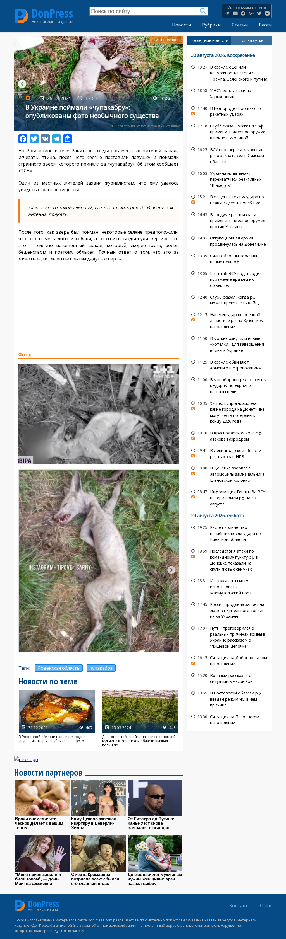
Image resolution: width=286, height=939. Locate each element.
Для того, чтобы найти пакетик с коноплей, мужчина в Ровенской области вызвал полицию (140, 719)
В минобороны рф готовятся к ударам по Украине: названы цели (229, 385)
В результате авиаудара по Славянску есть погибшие (229, 199)
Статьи (240, 25)
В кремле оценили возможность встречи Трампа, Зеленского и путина (229, 72)
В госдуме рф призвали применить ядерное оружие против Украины (229, 220)
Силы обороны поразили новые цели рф (229, 258)
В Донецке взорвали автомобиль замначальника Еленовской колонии (229, 473)
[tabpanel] (229, 388)
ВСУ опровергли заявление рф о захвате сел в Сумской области (229, 155)
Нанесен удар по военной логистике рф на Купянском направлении (229, 320)
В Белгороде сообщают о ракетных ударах (229, 111)
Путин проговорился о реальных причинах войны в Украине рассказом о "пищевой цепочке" (229, 636)
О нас (266, 905)
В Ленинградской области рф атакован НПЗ (229, 453)
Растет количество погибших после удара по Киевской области (229, 533)
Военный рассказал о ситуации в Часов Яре (229, 678)
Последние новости (209, 40)
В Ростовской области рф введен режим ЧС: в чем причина (229, 698)
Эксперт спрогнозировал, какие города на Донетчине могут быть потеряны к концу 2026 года (229, 412)
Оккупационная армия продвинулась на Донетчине (229, 240)
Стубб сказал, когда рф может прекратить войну (229, 299)
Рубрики (211, 25)
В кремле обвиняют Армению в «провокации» (229, 364)
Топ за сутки (251, 40)
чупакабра (101, 668)
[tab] (209, 40)
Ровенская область (59, 668)
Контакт (238, 905)
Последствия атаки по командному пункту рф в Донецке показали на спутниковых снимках (229, 559)
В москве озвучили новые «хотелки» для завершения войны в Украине (229, 344)
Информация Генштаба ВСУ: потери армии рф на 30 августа (229, 497)
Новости (181, 25)
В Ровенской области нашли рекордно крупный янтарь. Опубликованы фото (57, 719)
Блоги (265, 25)
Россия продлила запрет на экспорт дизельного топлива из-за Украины (229, 610)
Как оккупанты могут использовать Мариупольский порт (229, 586)
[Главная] (21, 16)
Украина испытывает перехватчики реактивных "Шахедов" (229, 179)
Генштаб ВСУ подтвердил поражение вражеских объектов (229, 279)
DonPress (52, 13)
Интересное (166, 39)
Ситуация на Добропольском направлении (229, 660)
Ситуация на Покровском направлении (229, 719)
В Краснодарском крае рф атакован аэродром (229, 435)
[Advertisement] (98, 307)
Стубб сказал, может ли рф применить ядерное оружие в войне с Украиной (229, 131)
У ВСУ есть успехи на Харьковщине (229, 93)
